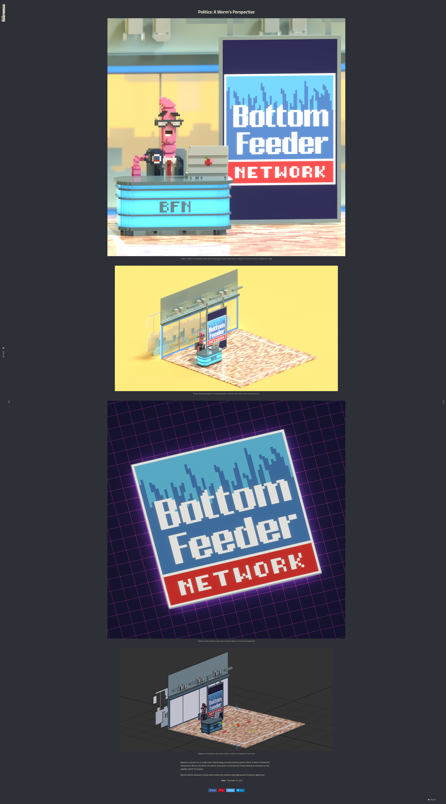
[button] (432, 799)
